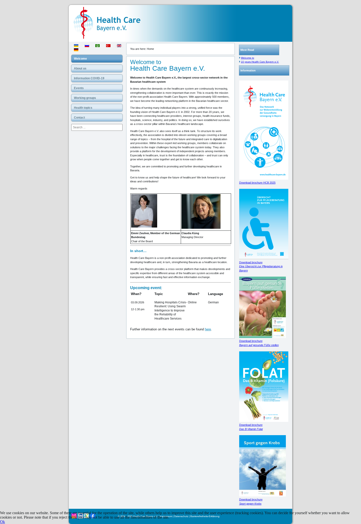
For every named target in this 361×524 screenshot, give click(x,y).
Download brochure (261, 266)
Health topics (83, 107)
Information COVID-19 (89, 78)
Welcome (80, 58)
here (208, 329)
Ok (2, 522)
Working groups (85, 98)
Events (79, 88)
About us (80, 68)
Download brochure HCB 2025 (257, 182)
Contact (79, 117)
